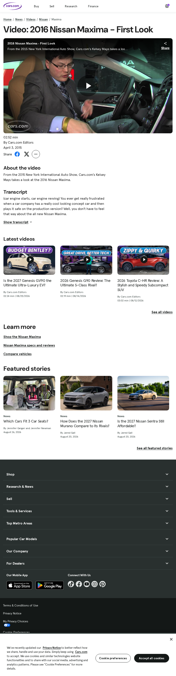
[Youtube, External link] (87, 584)
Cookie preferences (113, 658)
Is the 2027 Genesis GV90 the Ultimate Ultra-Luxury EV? (27, 282)
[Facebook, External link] (79, 584)
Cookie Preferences (16, 632)
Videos (30, 19)
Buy (36, 6)
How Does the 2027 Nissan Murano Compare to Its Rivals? (84, 423)
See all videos (162, 312)
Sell (52, 6)
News (19, 19)
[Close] (171, 639)
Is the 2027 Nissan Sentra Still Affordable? (140, 423)
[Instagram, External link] (94, 584)
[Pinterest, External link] (102, 584)
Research (71, 6)
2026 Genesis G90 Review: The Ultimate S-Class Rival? (85, 282)
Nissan (43, 19)
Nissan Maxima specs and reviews (29, 345)
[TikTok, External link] (71, 584)
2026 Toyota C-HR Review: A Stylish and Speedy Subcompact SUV (142, 285)
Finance (93, 6)
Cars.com (81, 652)
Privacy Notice (12, 613)
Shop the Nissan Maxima (22, 336)
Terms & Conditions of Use (20, 605)
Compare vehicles (17, 354)
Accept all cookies (151, 658)
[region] (88, 654)
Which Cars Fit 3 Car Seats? (25, 421)
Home (7, 19)
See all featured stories (155, 448)
